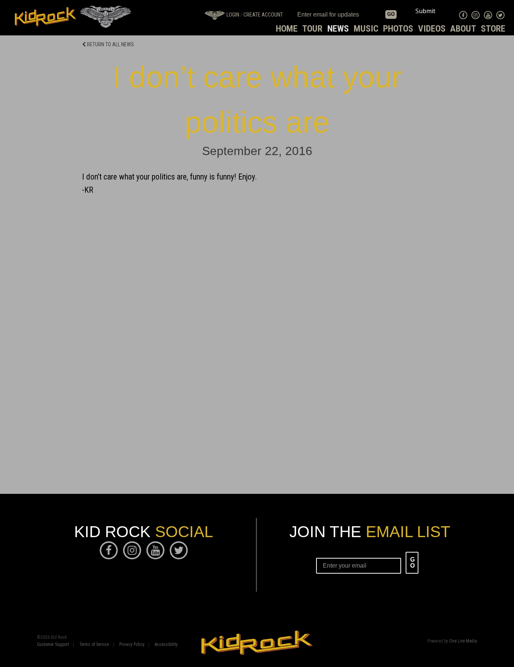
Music (366, 28)
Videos (432, 28)
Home (287, 28)
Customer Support (53, 645)
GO (391, 14)
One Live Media (463, 641)
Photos (398, 28)
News (338, 28)
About (463, 28)
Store (493, 28)
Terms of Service (94, 645)
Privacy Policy (131, 645)
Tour (312, 28)
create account (263, 15)
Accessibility (166, 645)
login (233, 15)
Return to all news (110, 44)
